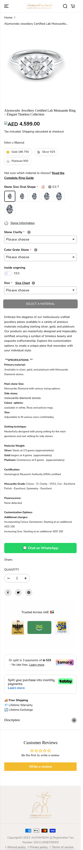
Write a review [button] (40, 766)
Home (8, 18)
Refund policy (16, 847)
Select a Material (14, 142)
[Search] (65, 6)
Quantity (11, 570)
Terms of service (62, 847)
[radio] (18, 152)
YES (17, 273)
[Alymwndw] (39, 6)
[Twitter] (18, 592)
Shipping (28, 132)
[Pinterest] (28, 592)
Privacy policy (39, 847)
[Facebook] (7, 592)
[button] (6, 6)
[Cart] (73, 6)
